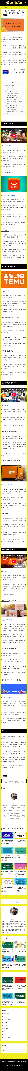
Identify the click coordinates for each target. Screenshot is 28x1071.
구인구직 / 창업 (6, 1019)
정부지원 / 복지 (6, 1037)
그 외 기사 (5, 1022)
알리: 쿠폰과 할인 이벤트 (12, 107)
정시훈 (14, 801)
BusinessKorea (11, 195)
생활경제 (4, 15)
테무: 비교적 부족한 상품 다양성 (14, 101)
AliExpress (10, 697)
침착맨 (6, 405)
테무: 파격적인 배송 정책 (12, 109)
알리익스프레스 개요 (12, 87)
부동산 (4, 1031)
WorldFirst (9, 484)
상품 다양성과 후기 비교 (11, 97)
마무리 (6, 113)
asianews (9, 291)
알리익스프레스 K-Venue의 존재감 (15, 111)
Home (3, 1061)
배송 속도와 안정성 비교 (11, 91)
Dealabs (9, 620)
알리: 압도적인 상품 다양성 (13, 99)
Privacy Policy (23, 1061)
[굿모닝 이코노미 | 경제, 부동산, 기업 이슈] (14, 2)
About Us (7, 1061)
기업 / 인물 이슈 (7, 1028)
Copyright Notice (16, 1061)
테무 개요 (9, 89)
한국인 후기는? (10, 103)
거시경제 (5, 1016)
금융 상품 (5, 1025)
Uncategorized (6, 1013)
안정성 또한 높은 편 (20, 216)
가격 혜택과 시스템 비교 (11, 105)
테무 (5, 150)
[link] (14, 821)
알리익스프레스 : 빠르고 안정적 (14, 93)
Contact (14, 1063)
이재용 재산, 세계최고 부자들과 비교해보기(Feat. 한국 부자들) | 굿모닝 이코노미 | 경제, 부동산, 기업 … (18, 71)
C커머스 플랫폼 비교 (10, 85)
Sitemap (11, 1061)
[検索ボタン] (2, 2)
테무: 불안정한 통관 (11, 95)
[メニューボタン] (25, 2)
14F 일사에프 (8, 145)
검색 (18, 901)
